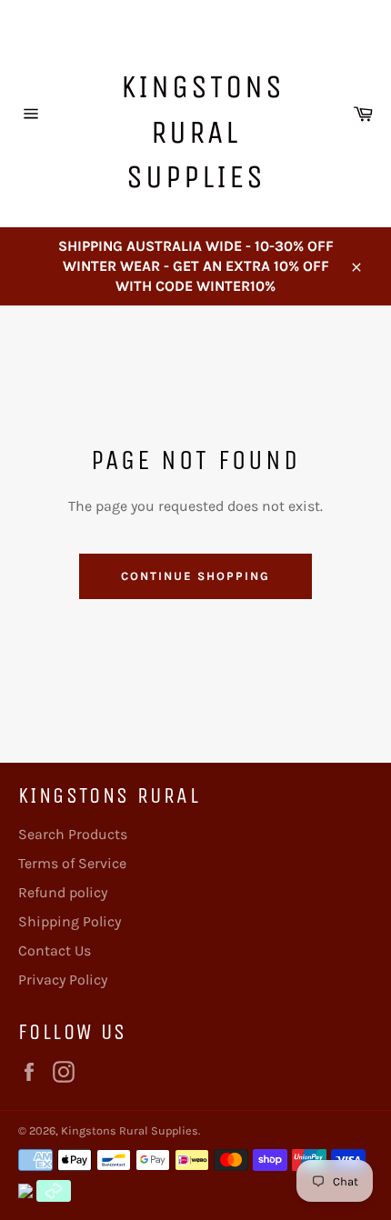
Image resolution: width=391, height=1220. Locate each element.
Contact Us (54, 950)
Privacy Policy (62, 979)
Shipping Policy (69, 921)
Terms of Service (72, 863)
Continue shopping (195, 576)
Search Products (72, 834)
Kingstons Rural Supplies (203, 131)
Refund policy (62, 892)
